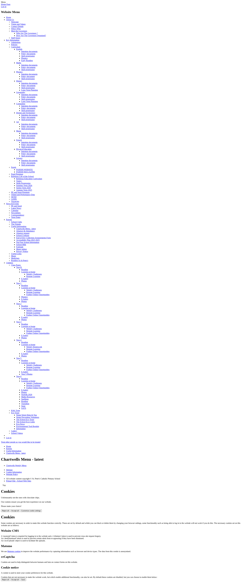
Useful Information (18, 226)
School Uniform (22, 235)
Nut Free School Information (27, 242)
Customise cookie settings (31, 511)
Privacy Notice (22, 251)
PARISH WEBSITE (24, 170)
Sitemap (9, 470)
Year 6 (18, 376)
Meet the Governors (19, 31)
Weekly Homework (34, 347)
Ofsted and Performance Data (23, 195)
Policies (14, 45)
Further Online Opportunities (37, 295)
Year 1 (18, 283)
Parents (9, 220)
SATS (23, 408)
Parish (13, 167)
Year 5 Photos (26, 374)
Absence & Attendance (25, 231)
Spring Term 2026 (23, 188)
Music (18, 131)
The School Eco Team (25, 420)
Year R (19, 267)
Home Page (5, 4)
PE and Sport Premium (20, 192)
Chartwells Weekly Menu (16, 465)
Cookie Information (14, 472)
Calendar (14, 210)
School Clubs (16, 222)
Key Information (12, 40)
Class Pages (16, 265)
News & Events (12, 204)
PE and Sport (16, 206)
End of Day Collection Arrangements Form (33, 238)
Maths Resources (28, 397)
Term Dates (15, 217)
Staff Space (15, 38)
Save (23, 580)
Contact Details (17, 26)
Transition (25, 404)
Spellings (25, 399)
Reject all (5, 511)
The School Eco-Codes (25, 422)
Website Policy (12, 474)
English (19, 49)
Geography (20, 92)
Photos (24, 281)
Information (21, 429)
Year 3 (18, 322)
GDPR (14, 199)
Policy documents (28, 54)
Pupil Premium (17, 174)
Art (17, 122)
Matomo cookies (14, 551)
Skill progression (28, 56)
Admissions (16, 42)
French (19, 140)
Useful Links (16, 254)
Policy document (28, 76)
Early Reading (27, 60)
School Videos (17, 433)
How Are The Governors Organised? (31, 35)
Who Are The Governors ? (27, 33)
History (19, 81)
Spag (23, 406)
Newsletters (16, 213)
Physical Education (24, 149)
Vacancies (15, 201)
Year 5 (18, 358)
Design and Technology (25, 113)
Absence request (22, 233)
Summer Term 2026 (24, 185)
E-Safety (24, 279)
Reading (24, 270)
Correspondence (17, 215)
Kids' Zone (15, 410)
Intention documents (29, 51)
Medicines (15, 258)
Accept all (15, 511)
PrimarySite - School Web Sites (18, 481)
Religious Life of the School (22, 176)
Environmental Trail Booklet (27, 426)
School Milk (21, 245)
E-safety (24, 317)
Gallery (14, 431)
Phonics (24, 58)
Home (8, 17)
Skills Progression (23, 183)
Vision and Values (18, 24)
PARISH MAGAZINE (25, 172)
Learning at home (28, 272)
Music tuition (21, 249)
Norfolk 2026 (26, 395)
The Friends (16, 224)
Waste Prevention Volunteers (27, 417)
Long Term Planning (29, 90)
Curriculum (15, 47)
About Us (10, 20)
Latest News (16, 208)
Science (19, 158)
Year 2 (18, 304)
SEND (14, 197)
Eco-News (20, 424)
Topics (19, 181)
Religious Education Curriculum (29, 179)
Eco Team (15, 413)
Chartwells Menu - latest (26, 229)
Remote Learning (33, 276)
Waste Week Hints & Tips (26, 415)
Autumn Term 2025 (24, 190)
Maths (18, 63)
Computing (20, 104)
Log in (3, 7)
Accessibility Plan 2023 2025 (28, 240)
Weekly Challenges (34, 274)
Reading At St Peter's (19, 260)
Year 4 (18, 340)
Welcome (15, 22)
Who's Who (16, 29)
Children (9, 263)
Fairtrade (19, 247)
